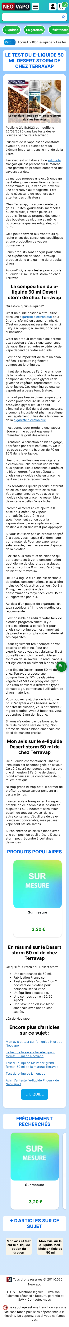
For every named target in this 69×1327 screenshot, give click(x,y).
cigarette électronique (36, 317)
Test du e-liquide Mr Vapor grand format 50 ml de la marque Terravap (32, 1065)
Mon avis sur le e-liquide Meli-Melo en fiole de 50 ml (50, 1246)
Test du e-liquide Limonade (25, 1073)
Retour (10, 42)
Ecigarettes (34, 30)
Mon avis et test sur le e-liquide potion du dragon (19, 1246)
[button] (61, 666)
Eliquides (11, 30)
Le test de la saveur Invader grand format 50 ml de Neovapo (30, 1054)
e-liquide (54, 160)
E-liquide (34, 1094)
